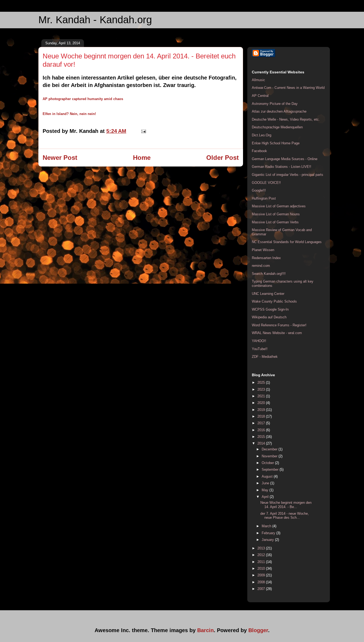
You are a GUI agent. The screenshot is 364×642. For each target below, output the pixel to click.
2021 (261, 396)
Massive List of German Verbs (275, 222)
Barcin (205, 630)
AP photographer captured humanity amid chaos (83, 99)
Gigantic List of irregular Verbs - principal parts (287, 175)
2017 (261, 423)
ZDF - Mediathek (265, 357)
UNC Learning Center (268, 294)
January (268, 540)
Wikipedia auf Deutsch (269, 317)
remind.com (261, 266)
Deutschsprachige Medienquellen (277, 127)
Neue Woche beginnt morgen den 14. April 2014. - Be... (286, 505)
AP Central (260, 96)
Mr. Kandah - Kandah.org (95, 19)
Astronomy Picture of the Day (275, 104)
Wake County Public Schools (274, 301)
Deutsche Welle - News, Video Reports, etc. (286, 119)
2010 (261, 568)
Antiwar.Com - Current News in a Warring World (288, 88)
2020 (261, 403)
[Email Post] (142, 131)
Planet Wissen (263, 250)
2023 (261, 389)
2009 (261, 575)
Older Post (222, 157)
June (266, 483)
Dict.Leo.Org (261, 135)
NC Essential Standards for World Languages (287, 242)
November (270, 456)
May (265, 490)
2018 (261, 416)
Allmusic (258, 80)
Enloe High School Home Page (276, 143)
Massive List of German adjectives (279, 206)
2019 (261, 410)
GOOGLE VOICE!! (266, 183)
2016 (261, 430)
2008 (261, 582)
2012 (261, 555)
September (271, 469)
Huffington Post (264, 198)
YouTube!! (260, 349)
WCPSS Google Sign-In (270, 309)
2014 (261, 443)
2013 (261, 548)
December (270, 449)
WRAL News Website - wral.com (277, 333)
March (267, 526)
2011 (261, 562)
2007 (261, 589)
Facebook (259, 151)
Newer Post (60, 157)
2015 (261, 437)
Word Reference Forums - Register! (279, 325)
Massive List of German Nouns (276, 214)
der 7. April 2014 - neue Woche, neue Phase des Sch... (284, 516)
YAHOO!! (259, 341)
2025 (261, 383)
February (269, 533)
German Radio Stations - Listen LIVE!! (281, 167)
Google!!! (259, 190)
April (266, 497)
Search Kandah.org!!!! (269, 274)
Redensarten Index (266, 258)
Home (142, 157)
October (268, 463)
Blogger (258, 630)
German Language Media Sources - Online (284, 159)
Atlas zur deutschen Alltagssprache (279, 111)
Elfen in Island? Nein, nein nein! (69, 114)
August (268, 476)
